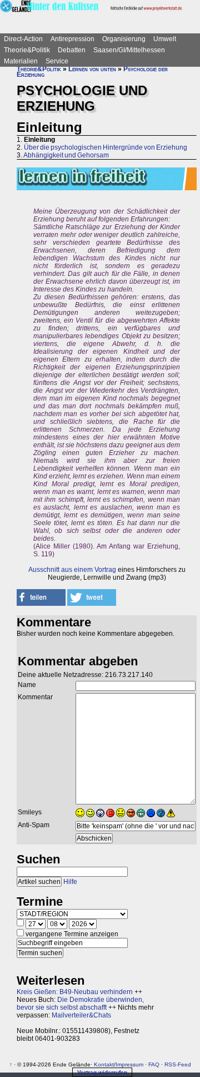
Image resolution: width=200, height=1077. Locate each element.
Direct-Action (23, 39)
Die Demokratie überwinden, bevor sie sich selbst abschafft (80, 1003)
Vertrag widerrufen (102, 1072)
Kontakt (104, 1064)
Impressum (129, 1064)
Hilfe (70, 882)
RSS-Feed (177, 1064)
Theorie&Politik (27, 50)
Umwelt (164, 39)
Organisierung (124, 39)
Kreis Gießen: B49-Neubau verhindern (75, 992)
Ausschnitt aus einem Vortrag (72, 570)
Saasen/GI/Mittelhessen (129, 50)
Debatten (72, 50)
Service (57, 61)
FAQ (153, 1064)
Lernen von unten (92, 69)
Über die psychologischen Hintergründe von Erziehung (105, 147)
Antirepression (72, 39)
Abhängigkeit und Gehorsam (66, 155)
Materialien (21, 61)
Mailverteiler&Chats (81, 1015)
